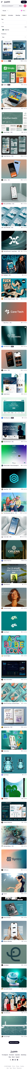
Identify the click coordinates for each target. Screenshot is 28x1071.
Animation (10, 15)
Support (17, 1057)
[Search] (25, 5)
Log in (23, 2)
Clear (26, 26)
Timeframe (3, 33)
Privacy (17, 1066)
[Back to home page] (7, 2)
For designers (5, 1054)
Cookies (22, 1066)
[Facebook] (12, 1059)
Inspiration (17, 1054)
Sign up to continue (14, 1042)
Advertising (23, 1054)
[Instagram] (15, 1059)
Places (14, 1068)
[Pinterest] (17, 1059)
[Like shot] (21, 61)
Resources (19, 1068)
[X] (10, 1059)
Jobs (8, 1068)
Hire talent (11, 1054)
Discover (4, 15)
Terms (13, 1066)
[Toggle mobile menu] (2, 2)
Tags (2, 19)
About (13, 1057)
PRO (10, 60)
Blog (10, 1057)
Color (2, 26)
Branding (18, 15)
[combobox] (9, 5)
